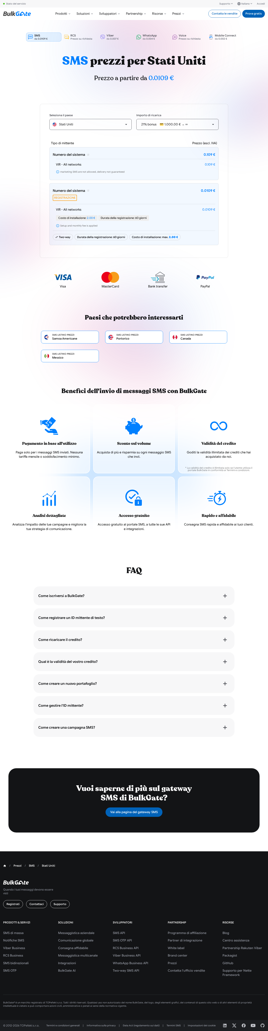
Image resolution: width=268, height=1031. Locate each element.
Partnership (134, 14)
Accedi (261, 3)
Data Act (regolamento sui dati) (141, 1025)
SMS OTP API (122, 940)
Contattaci (36, 904)
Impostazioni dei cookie (202, 1025)
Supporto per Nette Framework (237, 973)
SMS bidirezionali (16, 963)
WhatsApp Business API (130, 963)
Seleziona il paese (61, 115)
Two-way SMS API (126, 971)
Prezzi (176, 14)
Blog (225, 933)
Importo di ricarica (148, 115)
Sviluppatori (108, 14)
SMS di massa (13, 933)
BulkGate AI (67, 971)
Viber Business (14, 948)
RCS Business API (126, 948)
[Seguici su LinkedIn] (224, 1025)
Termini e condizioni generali (63, 1025)
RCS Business (13, 956)
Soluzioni (83, 14)
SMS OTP (9, 971)
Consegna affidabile (73, 948)
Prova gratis (253, 13)
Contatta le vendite (224, 13)
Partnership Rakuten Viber (242, 948)
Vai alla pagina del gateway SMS (134, 812)
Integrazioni (67, 963)
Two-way (64, 237)
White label (176, 948)
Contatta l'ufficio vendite (186, 971)
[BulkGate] (17, 13)
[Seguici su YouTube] (253, 1025)
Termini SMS (174, 1025)
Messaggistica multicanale (78, 956)
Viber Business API (126, 956)
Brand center (177, 956)
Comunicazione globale (75, 940)
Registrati (13, 904)
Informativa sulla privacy (101, 1025)
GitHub (227, 963)
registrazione (65, 197)
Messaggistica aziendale (76, 933)
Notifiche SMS (13, 940)
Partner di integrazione (185, 940)
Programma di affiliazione (187, 933)
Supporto (224, 3)
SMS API (119, 933)
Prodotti (61, 14)
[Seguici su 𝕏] (234, 1025)
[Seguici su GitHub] (262, 1025)
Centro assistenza (235, 940)
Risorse (157, 14)
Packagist (229, 956)
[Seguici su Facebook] (243, 1025)
